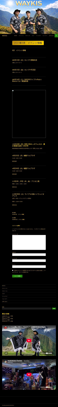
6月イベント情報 (6, 317)
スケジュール (21, 35)
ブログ (33, 35)
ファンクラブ (38, 35)
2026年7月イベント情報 (7, 316)
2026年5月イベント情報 (7, 318)
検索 (3, 307)
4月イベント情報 (6, 319)
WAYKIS (4, 35)
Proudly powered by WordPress (8, 405)
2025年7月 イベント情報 (18, 213)
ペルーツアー (45, 35)
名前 (14, 252)
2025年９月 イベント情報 (18, 218)
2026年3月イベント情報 (7, 321)
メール (14, 258)
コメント (15, 234)
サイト (14, 264)
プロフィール (27, 35)
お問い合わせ (51, 35)
